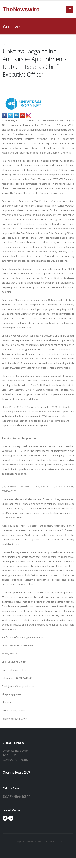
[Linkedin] (10, 818)
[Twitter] (5, 818)
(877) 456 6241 (17, 796)
